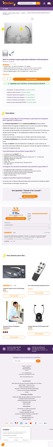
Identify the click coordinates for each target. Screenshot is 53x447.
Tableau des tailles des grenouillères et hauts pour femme (27, 397)
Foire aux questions (26, 415)
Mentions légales (27, 419)
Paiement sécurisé (26, 410)
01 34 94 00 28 (30, 196)
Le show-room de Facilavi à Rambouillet (26, 390)
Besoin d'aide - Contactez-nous (26, 385)
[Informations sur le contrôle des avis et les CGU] (22, 215)
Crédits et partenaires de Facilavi (27, 387)
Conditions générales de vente (26, 412)
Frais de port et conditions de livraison (27, 408)
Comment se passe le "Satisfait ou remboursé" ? (26, 414)
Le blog (26, 392)
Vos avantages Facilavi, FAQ (26, 417)
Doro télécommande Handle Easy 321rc (39, 285)
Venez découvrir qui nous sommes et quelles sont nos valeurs (27, 383)
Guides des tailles (26, 402)
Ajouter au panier (31, 79)
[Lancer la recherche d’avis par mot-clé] (49, 228)
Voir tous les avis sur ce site (15, 218)
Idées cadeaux (26, 404)
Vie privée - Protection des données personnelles (27, 388)
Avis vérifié (47, 232)
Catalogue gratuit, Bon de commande (26, 400)
